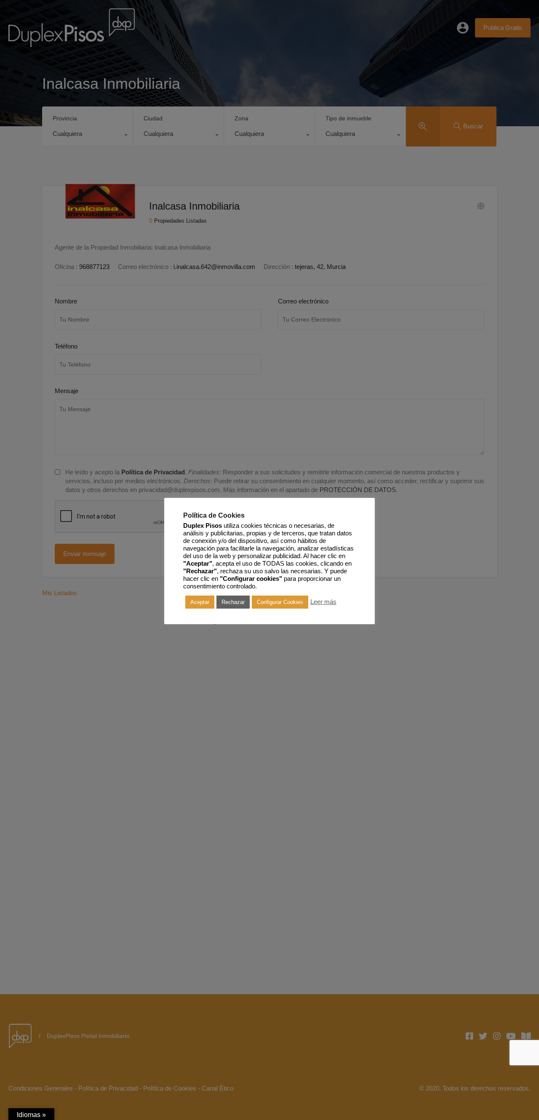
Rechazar (233, 602)
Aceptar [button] (199, 602)
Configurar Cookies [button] (280, 602)
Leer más (323, 602)
